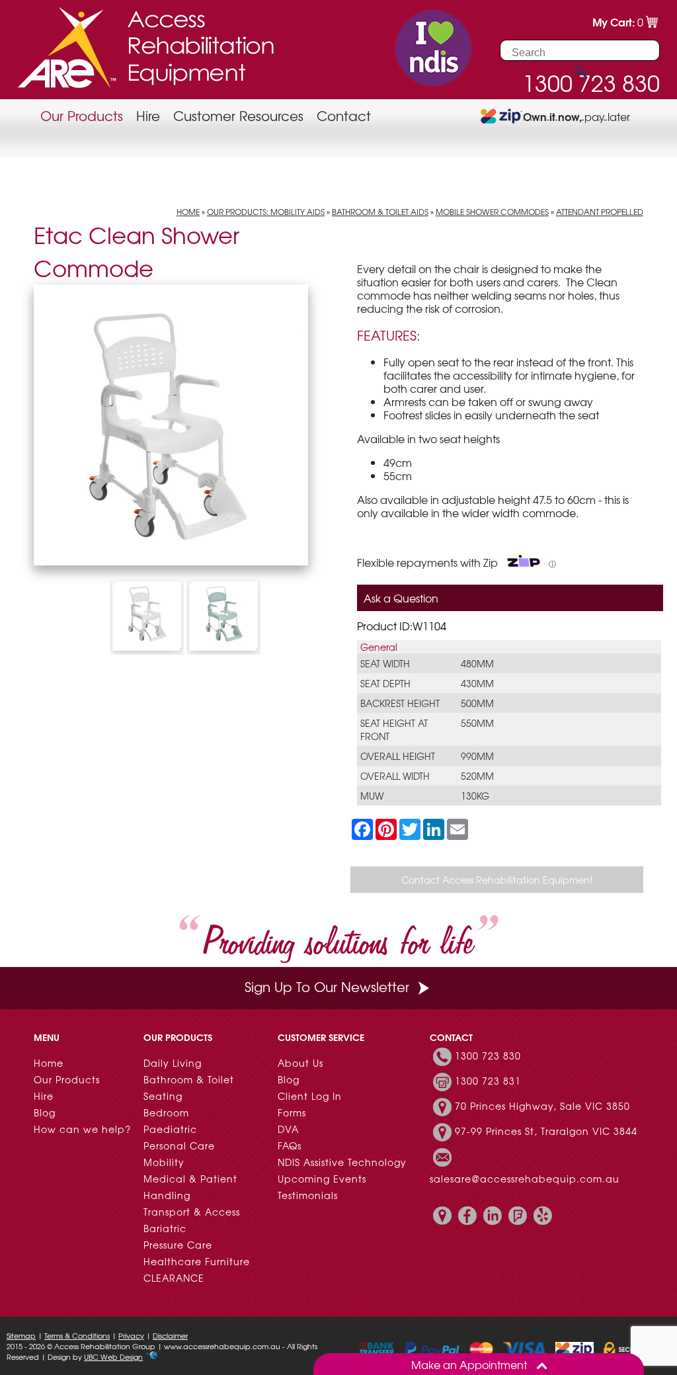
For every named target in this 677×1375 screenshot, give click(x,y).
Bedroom (166, 1112)
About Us (300, 1062)
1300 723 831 (488, 1080)
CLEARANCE (173, 1277)
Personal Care (179, 1145)
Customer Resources (238, 115)
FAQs (289, 1145)
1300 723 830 (488, 1055)
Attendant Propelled (599, 212)
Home (188, 212)
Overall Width (395, 775)
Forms (292, 1112)
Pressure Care (177, 1244)
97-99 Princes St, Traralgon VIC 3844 (546, 1131)
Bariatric (164, 1228)
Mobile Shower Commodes (492, 212)
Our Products (81, 115)
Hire (148, 115)
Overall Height (397, 756)
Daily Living (172, 1062)
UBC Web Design (113, 1356)
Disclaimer (170, 1335)
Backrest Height (400, 703)
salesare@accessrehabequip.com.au (524, 1178)
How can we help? (82, 1129)
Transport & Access (191, 1211)
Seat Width (385, 663)
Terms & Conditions (77, 1335)
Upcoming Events (322, 1178)
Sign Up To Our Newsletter (327, 986)
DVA (288, 1129)
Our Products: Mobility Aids (266, 212)
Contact (344, 115)
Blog (45, 1112)
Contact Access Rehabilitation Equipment (497, 879)
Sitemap (21, 1335)
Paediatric (170, 1129)
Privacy (131, 1335)
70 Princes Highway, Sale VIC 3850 (542, 1105)
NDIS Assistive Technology (342, 1162)
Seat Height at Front (394, 729)
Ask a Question (401, 598)
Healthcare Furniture (196, 1261)
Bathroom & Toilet (188, 1079)
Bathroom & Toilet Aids (380, 212)
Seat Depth (385, 683)
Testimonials (308, 1195)
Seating (162, 1096)
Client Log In (310, 1096)
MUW (371, 795)
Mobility (163, 1162)
